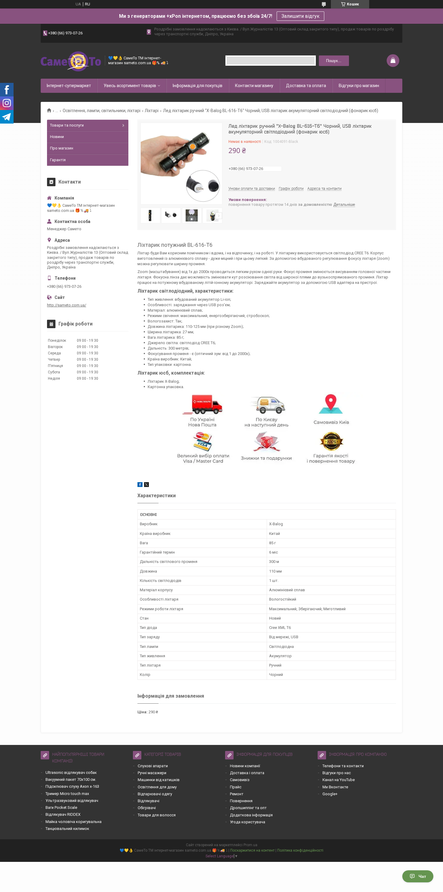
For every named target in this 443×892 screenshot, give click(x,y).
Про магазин (61, 148)
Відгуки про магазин (359, 85)
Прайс (235, 787)
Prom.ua (250, 845)
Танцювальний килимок (67, 828)
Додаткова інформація (251, 815)
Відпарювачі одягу (155, 794)
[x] (146, 485)
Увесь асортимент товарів (130, 85)
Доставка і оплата (247, 773)
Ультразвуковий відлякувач (72, 800)
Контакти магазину (254, 85)
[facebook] (140, 485)
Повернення (241, 801)
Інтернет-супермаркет (69, 85)
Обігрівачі (147, 808)
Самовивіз (240, 779)
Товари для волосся (157, 815)
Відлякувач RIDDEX (63, 814)
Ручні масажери (152, 773)
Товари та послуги (67, 125)
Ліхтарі (152, 110)
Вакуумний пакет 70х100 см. (71, 779)
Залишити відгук (300, 16)
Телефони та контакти (343, 766)
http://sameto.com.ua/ (66, 305)
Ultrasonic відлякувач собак (71, 772)
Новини (57, 136)
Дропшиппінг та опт (248, 808)
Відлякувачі (148, 801)
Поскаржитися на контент (252, 850)
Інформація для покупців (197, 85)
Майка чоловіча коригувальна (74, 821)
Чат (422, 876)
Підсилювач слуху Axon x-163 (72, 786)
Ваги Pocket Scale (61, 807)
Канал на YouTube (338, 779)
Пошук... (333, 60)
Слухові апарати (153, 766)
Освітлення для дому (157, 787)
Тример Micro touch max (67, 793)
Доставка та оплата (306, 85)
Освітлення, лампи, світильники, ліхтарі (101, 110)
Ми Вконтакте (335, 787)
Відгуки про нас (336, 773)
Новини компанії (245, 766)
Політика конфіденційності (300, 850)
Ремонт (236, 794)
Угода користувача (247, 822)
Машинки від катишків (159, 779)
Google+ (330, 794)
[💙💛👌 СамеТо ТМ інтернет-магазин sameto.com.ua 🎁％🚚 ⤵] (71, 61)
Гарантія (58, 160)
